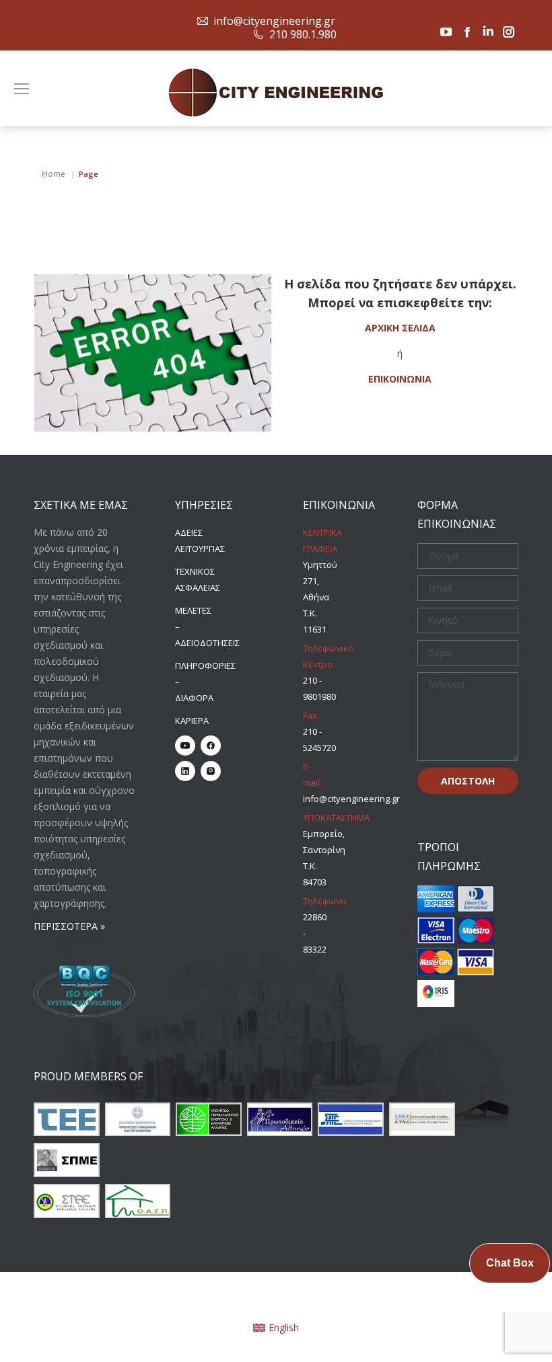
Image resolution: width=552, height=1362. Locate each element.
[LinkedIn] (185, 771)
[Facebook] (211, 745)
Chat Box (510, 1263)
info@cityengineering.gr (274, 21)
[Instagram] (211, 771)
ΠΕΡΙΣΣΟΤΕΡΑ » (69, 926)
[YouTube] (185, 745)
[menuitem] (276, 1327)
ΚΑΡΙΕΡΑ (192, 721)
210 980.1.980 (303, 34)
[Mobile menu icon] (21, 89)
